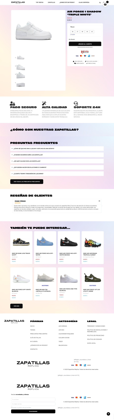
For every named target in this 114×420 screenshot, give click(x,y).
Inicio (32, 326)
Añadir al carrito (85, 44)
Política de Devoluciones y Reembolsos (97, 330)
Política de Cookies (94, 339)
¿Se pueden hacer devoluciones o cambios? (30, 167)
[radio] (73, 31)
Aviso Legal (91, 343)
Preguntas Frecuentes (38, 334)
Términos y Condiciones (96, 326)
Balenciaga (63, 345)
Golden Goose (64, 337)
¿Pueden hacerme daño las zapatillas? (28, 155)
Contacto (33, 349)
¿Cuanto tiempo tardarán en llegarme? (28, 173)
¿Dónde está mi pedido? (39, 345)
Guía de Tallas (35, 337)
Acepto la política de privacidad (22, 407)
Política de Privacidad (95, 335)
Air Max (61, 330)
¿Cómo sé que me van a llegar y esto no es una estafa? (34, 148)
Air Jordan (63, 326)
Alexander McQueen (66, 334)
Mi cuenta (33, 341)
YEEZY (61, 341)
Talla (72, 27)
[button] (100, 2)
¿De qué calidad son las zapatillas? (27, 161)
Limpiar (72, 34)
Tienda (32, 330)
